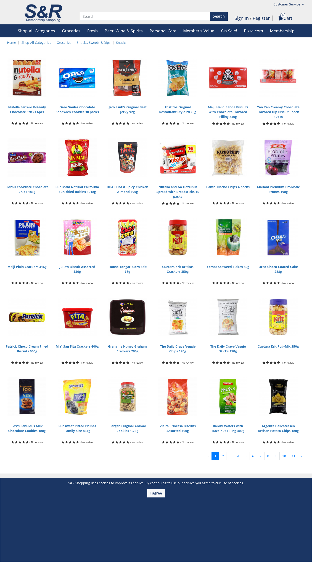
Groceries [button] (71, 31)
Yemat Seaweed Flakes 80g (228, 267)
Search (219, 16)
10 (284, 456)
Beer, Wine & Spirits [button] (124, 31)
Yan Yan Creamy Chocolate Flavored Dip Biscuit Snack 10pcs (278, 112)
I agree (156, 493)
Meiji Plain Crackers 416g (27, 267)
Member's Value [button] (198, 31)
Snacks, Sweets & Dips (94, 42)
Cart (287, 18)
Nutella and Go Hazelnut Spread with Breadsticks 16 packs (177, 192)
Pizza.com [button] (253, 31)
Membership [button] (282, 31)
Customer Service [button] (287, 4)
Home (11, 42)
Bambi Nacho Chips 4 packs (228, 187)
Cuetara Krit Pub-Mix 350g (278, 346)
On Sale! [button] (229, 31)
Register (261, 18)
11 (293, 456)
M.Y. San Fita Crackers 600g (77, 346)
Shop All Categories (36, 42)
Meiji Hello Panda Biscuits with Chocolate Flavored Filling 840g (228, 112)
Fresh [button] (92, 31)
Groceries (64, 42)
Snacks (121, 42)
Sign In (242, 18)
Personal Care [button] (163, 31)
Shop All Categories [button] (36, 31)
